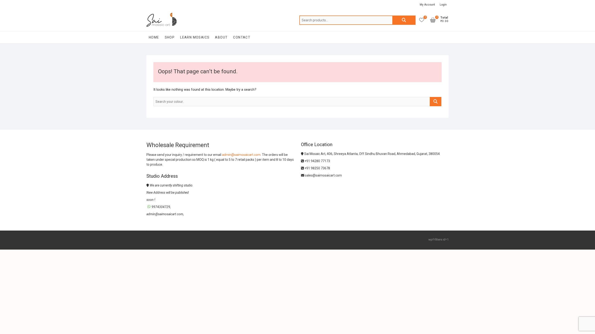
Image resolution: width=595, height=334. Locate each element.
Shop (170, 37)
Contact (241, 37)
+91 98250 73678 (317, 168)
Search (404, 20)
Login (443, 4)
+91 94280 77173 (317, 161)
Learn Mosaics (194, 37)
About (221, 37)
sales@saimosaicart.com (323, 175)
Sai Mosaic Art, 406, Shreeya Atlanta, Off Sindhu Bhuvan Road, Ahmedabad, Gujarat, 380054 (372, 154)
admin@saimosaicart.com (241, 155)
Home (154, 37)
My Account (427, 4)
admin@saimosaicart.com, (165, 214)
